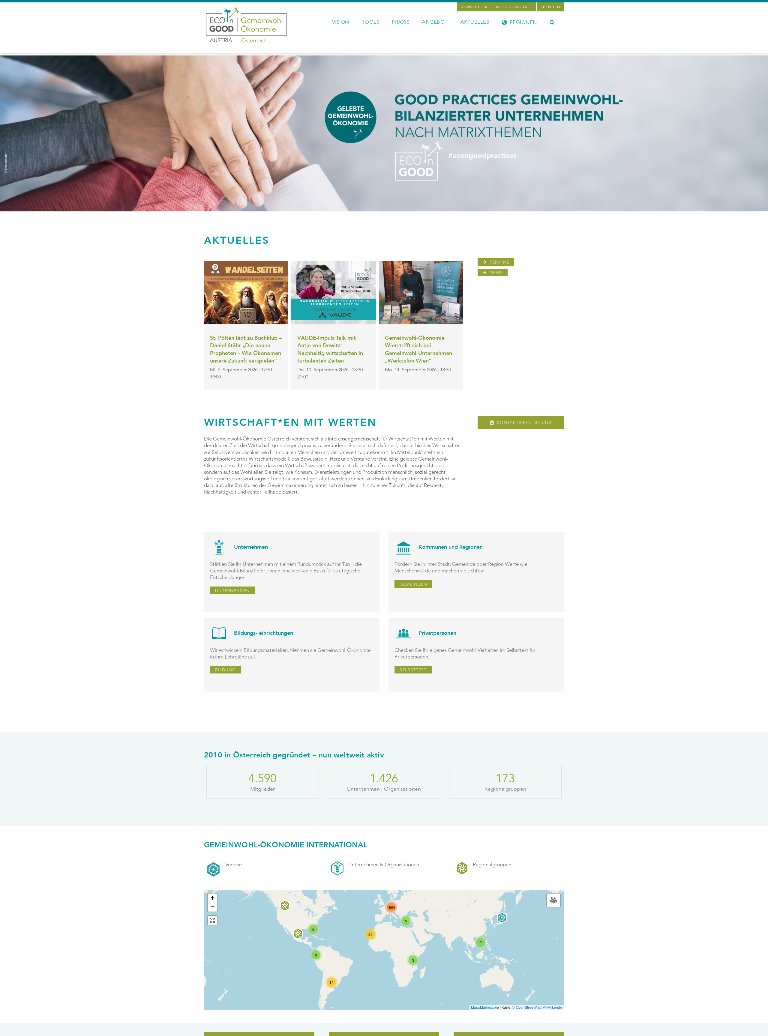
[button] (552, 22)
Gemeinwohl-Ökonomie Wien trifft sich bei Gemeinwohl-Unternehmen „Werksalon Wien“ (418, 349)
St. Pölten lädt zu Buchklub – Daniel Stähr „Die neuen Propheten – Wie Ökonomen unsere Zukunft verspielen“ (246, 349)
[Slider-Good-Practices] (384, 58)
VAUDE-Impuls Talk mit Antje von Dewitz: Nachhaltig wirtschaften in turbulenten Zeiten (330, 349)
